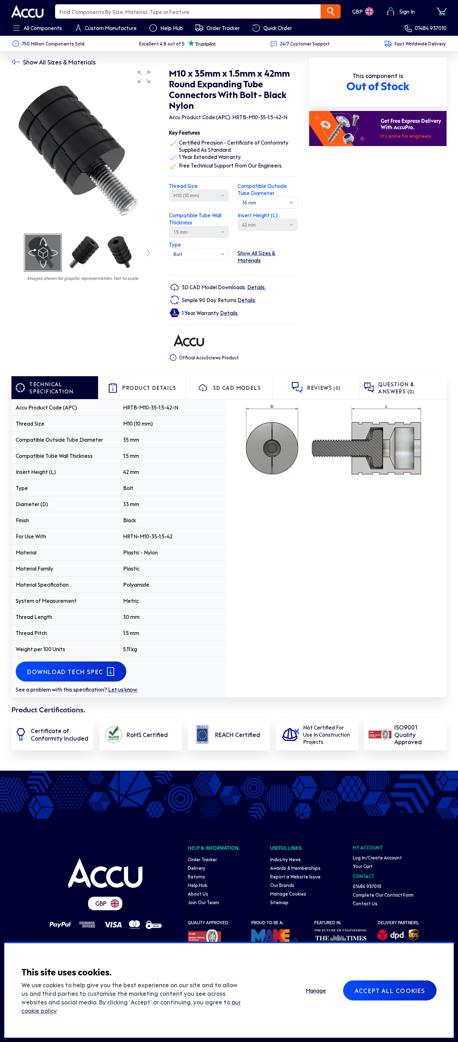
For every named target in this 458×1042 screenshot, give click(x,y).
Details (256, 287)
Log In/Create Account (377, 857)
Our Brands (282, 885)
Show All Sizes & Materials (59, 62)
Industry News (285, 859)
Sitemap (279, 902)
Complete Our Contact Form (383, 894)
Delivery (196, 868)
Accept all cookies (390, 990)
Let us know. (123, 689)
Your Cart (362, 866)
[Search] (331, 11)
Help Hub (198, 885)
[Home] (105, 873)
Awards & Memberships (295, 868)
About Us (198, 893)
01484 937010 (431, 28)
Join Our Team (203, 902)
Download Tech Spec (65, 671)
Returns (196, 876)
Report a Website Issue (295, 876)
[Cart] (442, 11)
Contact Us (365, 903)
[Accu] (27, 11)
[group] (83, 149)
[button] (144, 77)
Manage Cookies (288, 893)
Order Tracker (202, 859)
